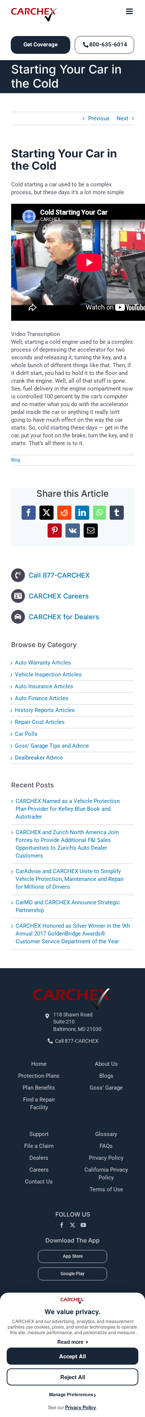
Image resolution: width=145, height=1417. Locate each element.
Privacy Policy (106, 1158)
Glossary (106, 1134)
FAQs (106, 1146)
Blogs (106, 1075)
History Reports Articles (45, 710)
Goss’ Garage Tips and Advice (52, 745)
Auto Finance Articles (41, 698)
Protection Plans (38, 1075)
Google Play (72, 1273)
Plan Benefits (39, 1087)
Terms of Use (106, 1189)
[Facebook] (61, 1225)
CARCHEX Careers (59, 596)
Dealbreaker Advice (39, 757)
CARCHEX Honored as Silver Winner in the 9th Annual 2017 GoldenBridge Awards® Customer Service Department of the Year (73, 934)
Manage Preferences (71, 1394)
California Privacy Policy (106, 1173)
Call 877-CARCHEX (59, 575)
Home (38, 1064)
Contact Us (39, 1181)
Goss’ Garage (106, 1087)
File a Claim (39, 1146)
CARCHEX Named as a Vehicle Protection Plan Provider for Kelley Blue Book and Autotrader (68, 809)
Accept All (72, 1356)
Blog (15, 460)
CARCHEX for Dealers (64, 617)
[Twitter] (72, 1225)
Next (122, 118)
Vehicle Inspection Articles (48, 674)
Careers (39, 1169)
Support (39, 1134)
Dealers (38, 1158)
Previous (99, 118)
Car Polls (26, 734)
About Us (106, 1064)
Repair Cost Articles (40, 722)
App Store (73, 1256)
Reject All (72, 1377)
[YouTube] (83, 1225)
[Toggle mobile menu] (130, 11)
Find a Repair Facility (39, 1103)
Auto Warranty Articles (43, 662)
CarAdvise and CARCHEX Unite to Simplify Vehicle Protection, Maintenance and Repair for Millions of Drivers (70, 879)
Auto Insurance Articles (44, 686)
